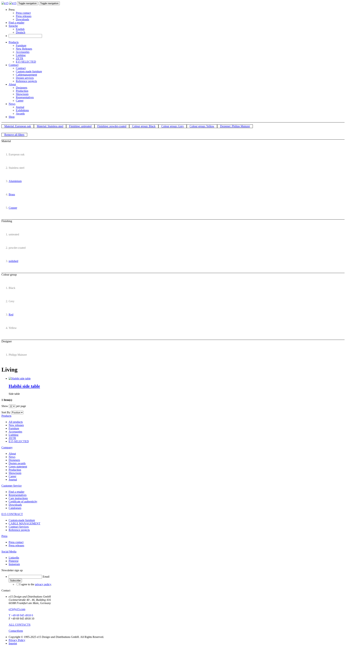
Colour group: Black (144, 126)
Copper (13, 207)
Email (46, 576)
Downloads (22, 19)
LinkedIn (14, 557)
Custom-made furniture (22, 520)
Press (4, 536)
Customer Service (11, 485)
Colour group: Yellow (202, 126)
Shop (12, 116)
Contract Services (19, 526)
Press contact (23, 12)
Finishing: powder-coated (111, 126)
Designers (21, 87)
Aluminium (15, 181)
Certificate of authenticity (23, 501)
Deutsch (20, 32)
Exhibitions (22, 110)
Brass (12, 194)
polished (13, 261)
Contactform (16, 630)
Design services (25, 77)
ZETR (19, 58)
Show (4, 406)
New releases (16, 425)
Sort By (5, 412)
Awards (20, 113)
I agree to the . (35, 584)
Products (14, 42)
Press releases (23, 16)
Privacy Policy (17, 640)
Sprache (13, 25)
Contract (13, 64)
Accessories (22, 51)
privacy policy (43, 584)
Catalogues (15, 508)
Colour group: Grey (172, 126)
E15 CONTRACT (12, 514)
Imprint (13, 643)
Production (22, 90)
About (12, 84)
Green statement (18, 466)
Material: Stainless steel (50, 126)
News (12, 103)
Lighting (21, 55)
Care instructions (18, 498)
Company (7, 447)
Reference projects (26, 81)
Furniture (21, 45)
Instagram (14, 564)
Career (19, 100)
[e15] (4, 3)
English (20, 29)
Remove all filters (14, 134)
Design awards (17, 463)
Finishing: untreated (80, 126)
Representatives (25, 97)
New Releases (24, 48)
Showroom (22, 94)
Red (11, 314)
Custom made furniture (29, 71)
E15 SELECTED (26, 61)
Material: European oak (17, 126)
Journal (20, 107)
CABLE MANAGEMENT (24, 523)
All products (16, 421)
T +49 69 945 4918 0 (21, 615)
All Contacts (19, 624)
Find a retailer (16, 22)
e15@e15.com (17, 609)
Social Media (8, 551)
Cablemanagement (26, 74)
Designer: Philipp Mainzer (235, 126)
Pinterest (13, 560)
